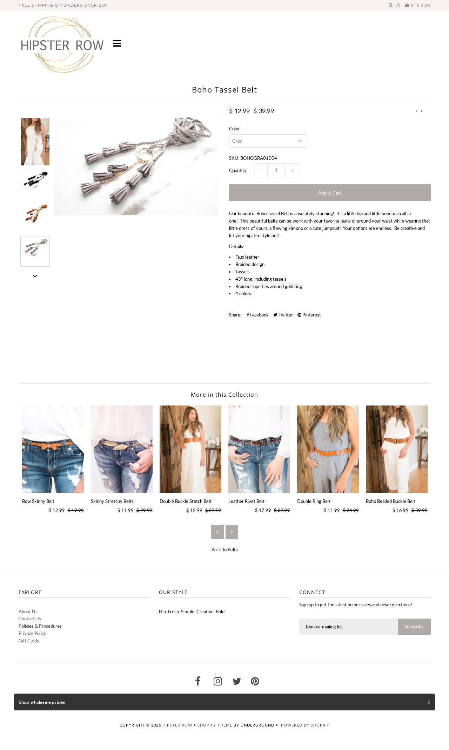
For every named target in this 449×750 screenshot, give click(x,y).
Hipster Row (177, 725)
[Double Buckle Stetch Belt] (190, 449)
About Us (28, 611)
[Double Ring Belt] (328, 449)
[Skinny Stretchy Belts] (122, 449)
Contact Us (30, 618)
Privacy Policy (32, 633)
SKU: (234, 158)
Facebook (259, 315)
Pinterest (311, 315)
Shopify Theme (214, 725)
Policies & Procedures (40, 626)
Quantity (238, 170)
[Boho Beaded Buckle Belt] (397, 449)
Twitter (285, 315)
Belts (233, 549)
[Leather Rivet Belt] (259, 449)
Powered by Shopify (305, 725)
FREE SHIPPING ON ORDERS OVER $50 (63, 5)
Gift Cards (29, 640)
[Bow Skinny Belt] (53, 449)
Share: (235, 315)
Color (234, 128)
